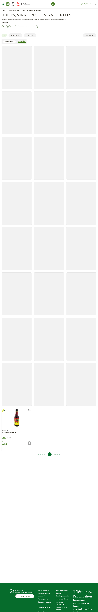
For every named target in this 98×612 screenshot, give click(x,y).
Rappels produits (44, 607)
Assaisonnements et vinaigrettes (27, 27)
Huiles (4, 27)
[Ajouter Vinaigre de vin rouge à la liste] (29, 410)
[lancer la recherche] (53, 4)
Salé (17, 10)
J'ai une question (25, 596)
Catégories (11, 10)
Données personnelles (62, 596)
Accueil (4, 10)
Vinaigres (12, 27)
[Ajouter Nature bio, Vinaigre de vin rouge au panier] (29, 443)
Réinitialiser (22, 41)
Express (13, 5)
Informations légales (62, 599)
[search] (38, 4)
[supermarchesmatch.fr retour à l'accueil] (3, 4)
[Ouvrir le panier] (94, 4)
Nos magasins (43, 599)
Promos (18, 5)
